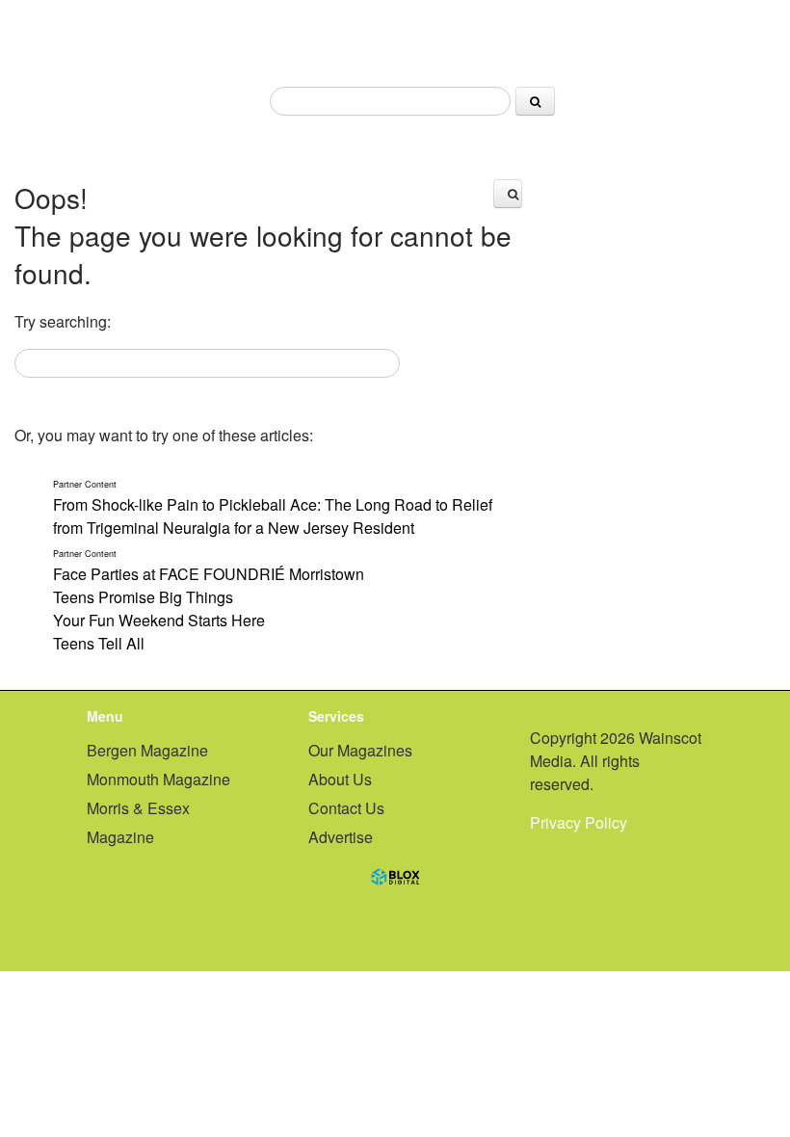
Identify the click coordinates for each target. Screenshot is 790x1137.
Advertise (340, 837)
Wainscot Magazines (395, 36)
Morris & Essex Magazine (138, 822)
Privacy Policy (578, 822)
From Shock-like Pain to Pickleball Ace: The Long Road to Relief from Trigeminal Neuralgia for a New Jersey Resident (272, 508)
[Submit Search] (535, 101)
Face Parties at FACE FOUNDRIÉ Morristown (208, 566)
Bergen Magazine (147, 750)
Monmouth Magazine (158, 779)
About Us (340, 779)
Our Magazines (360, 750)
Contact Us (346, 808)
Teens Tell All (99, 643)
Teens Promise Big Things (143, 597)
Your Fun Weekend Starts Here (159, 620)
